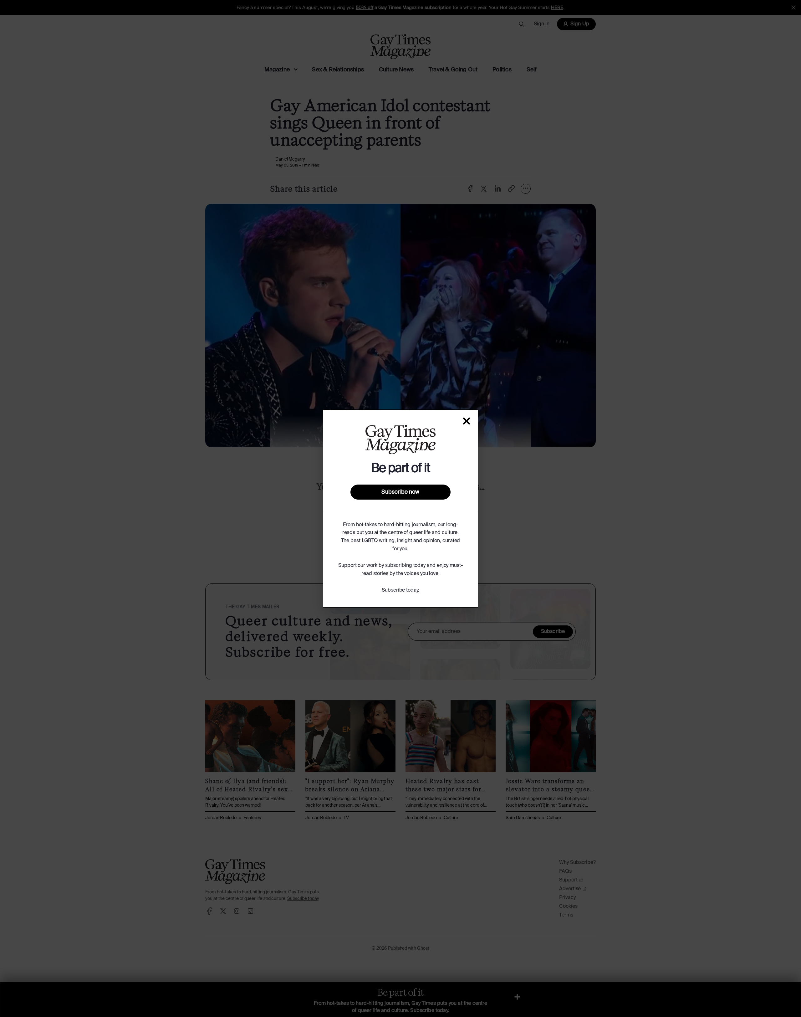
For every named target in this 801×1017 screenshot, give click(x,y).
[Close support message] (466, 421)
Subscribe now (400, 492)
